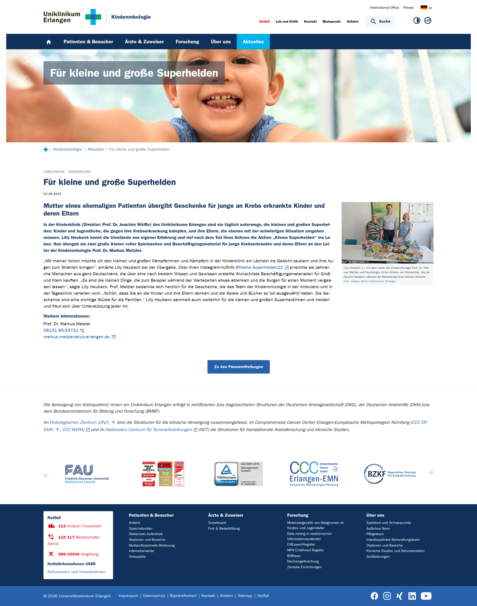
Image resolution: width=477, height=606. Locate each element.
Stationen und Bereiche (147, 540)
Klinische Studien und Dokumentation (395, 551)
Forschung (297, 515)
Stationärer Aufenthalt (145, 534)
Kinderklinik (79, 172)
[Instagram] (387, 596)
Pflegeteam (375, 534)
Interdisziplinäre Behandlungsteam (393, 540)
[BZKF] (390, 474)
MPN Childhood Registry (305, 550)
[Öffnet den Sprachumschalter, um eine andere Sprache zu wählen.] (424, 8)
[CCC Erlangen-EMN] (314, 473)
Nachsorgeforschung (303, 561)
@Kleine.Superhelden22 (259, 267)
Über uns (375, 515)
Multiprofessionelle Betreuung (152, 545)
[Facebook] (374, 596)
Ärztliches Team (378, 528)
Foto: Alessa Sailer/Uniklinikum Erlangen (370, 281)
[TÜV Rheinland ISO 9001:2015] (238, 473)
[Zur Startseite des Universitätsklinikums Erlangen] (72, 17)
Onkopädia (137, 556)
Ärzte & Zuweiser (225, 515)
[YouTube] (426, 596)
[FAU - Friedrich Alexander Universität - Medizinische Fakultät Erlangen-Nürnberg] (87, 473)
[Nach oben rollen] (467, 596)
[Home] (49, 41)
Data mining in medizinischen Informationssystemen (309, 536)
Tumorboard (217, 523)
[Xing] (399, 596)
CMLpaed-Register (301, 544)
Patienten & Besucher (151, 515)
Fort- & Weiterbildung (224, 528)
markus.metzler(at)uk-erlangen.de (76, 336)
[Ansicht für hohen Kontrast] (416, 21)
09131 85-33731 (61, 330)
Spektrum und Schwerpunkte (388, 523)
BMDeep (293, 556)
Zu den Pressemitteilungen (238, 366)
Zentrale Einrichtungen (304, 567)
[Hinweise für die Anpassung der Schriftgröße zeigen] (427, 21)
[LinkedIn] (412, 596)
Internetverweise (141, 551)
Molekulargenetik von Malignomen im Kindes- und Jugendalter (315, 525)
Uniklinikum (53, 172)
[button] (430, 473)
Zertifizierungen (378, 556)
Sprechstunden (141, 528)
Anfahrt (134, 523)
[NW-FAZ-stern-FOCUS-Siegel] (163, 473)
